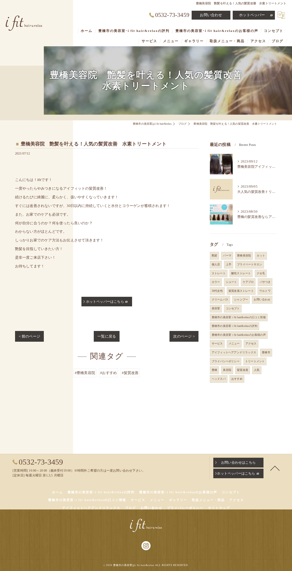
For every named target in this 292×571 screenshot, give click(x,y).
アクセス (251, 343)
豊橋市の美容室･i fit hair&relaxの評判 (234, 326)
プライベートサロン (249, 264)
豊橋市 (266, 352)
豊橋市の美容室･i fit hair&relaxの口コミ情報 (239, 317)
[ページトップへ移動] (274, 468)
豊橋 (214, 370)
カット (261, 255)
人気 (256, 370)
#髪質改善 (130, 373)
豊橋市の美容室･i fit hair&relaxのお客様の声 (239, 334)
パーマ (227, 255)
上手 (228, 264)
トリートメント (255, 361)
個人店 (216, 264)
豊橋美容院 (244, 255)
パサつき (265, 282)
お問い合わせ (211, 15)
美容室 (216, 308)
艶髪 (214, 255)
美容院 (227, 370)
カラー (216, 282)
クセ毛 (261, 273)
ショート (231, 282)
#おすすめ (108, 373)
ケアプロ (248, 282)
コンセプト (233, 308)
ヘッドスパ (219, 378)
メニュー (234, 343)
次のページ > (184, 336)
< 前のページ (29, 336)
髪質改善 (242, 370)
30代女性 (217, 290)
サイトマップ (219, 508)
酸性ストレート (241, 273)
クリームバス (220, 299)
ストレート (219, 273)
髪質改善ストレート (241, 290)
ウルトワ (265, 290)
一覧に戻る (106, 336)
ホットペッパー (252, 15)
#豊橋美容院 (85, 373)
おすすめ (236, 378)
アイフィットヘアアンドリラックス (234, 352)
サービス (217, 343)
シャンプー (241, 299)
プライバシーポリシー (226, 361)
